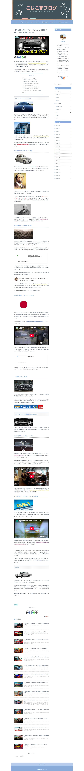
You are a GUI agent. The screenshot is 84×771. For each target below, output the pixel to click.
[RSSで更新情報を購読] (64, 78)
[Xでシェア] (15, 57)
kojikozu (63, 41)
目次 (30, 75)
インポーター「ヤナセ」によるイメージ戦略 (32, 90)
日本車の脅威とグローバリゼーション (31, 83)
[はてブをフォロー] (62, 78)
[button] (25, 57)
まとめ (24, 92)
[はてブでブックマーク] (20, 57)
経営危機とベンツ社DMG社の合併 (30, 81)
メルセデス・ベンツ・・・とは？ (29, 78)
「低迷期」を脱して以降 (28, 85)
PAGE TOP (42, 764)
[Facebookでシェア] (18, 57)
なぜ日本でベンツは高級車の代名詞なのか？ (31, 86)
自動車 (17, 604)
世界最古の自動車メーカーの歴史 (30, 79)
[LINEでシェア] (23, 57)
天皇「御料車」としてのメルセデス (31, 88)
